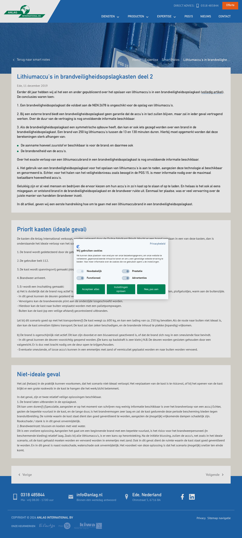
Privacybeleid (157, 243)
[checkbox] (80, 271)
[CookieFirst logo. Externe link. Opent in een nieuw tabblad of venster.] (78, 246)
